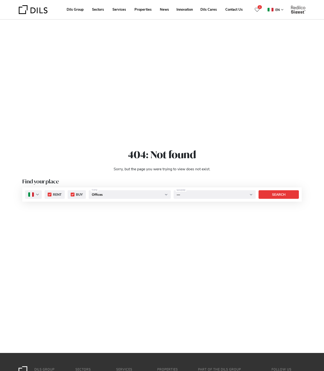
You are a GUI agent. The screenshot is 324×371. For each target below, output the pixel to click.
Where (180, 190)
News (164, 9)
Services (119, 9)
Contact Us (234, 9)
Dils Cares (208, 9)
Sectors (98, 9)
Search (279, 194)
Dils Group (75, 9)
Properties (143, 9)
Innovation (184, 9)
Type (94, 190)
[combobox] (33, 194)
